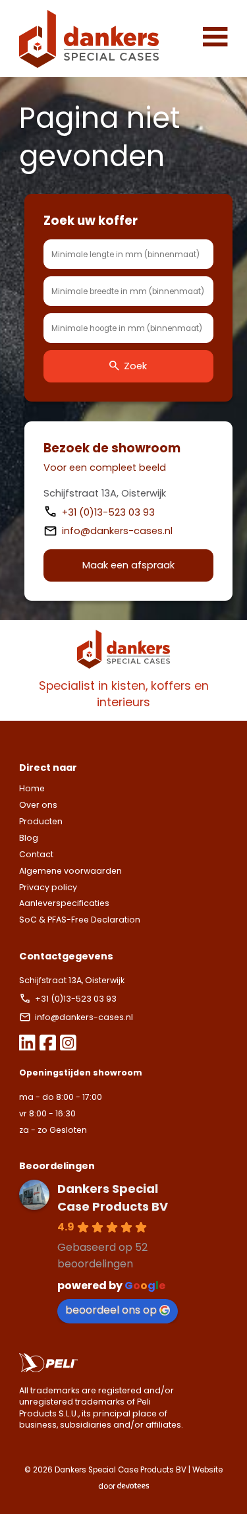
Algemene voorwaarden (70, 870)
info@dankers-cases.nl (117, 530)
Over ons (38, 804)
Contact (36, 854)
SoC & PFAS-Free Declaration (79, 919)
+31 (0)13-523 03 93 (109, 512)
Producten (41, 821)
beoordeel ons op (111, 1309)
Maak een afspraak (128, 565)
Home (32, 788)
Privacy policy (48, 887)
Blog (28, 837)
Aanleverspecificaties (64, 903)
